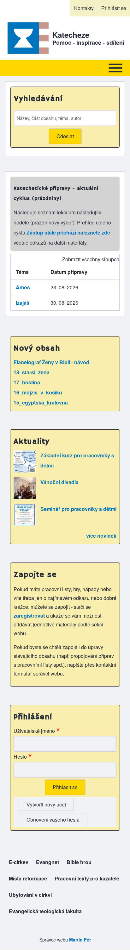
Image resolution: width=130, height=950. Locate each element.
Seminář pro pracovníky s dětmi (78, 508)
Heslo (20, 756)
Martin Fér (80, 939)
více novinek (101, 535)
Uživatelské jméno (34, 730)
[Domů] (27, 38)
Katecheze (70, 34)
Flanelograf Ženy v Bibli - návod (51, 362)
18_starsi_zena (32, 372)
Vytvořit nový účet (46, 804)
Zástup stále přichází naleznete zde (68, 232)
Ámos (23, 287)
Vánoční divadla (59, 482)
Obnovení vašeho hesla (53, 819)
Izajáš (22, 302)
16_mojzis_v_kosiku (38, 392)
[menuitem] (84, 8)
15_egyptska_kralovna (41, 402)
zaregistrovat (30, 615)
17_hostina (27, 382)
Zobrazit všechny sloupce (90, 259)
